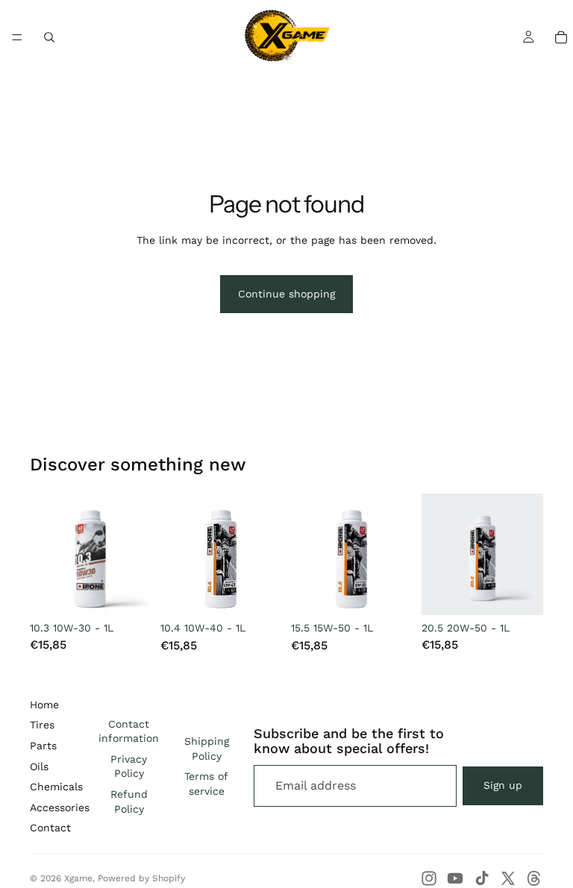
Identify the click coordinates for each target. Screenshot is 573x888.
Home (44, 705)
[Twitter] (508, 878)
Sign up (502, 785)
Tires (42, 725)
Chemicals (56, 787)
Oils (39, 766)
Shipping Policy (206, 748)
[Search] (49, 37)
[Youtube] (455, 878)
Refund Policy (129, 801)
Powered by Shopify (141, 878)
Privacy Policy (128, 766)
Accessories (60, 807)
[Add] (128, 592)
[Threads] (534, 878)
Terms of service (206, 783)
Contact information (128, 731)
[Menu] (17, 37)
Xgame (78, 878)
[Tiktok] (482, 878)
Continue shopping (286, 294)
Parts (43, 746)
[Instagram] (429, 878)
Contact (50, 828)
